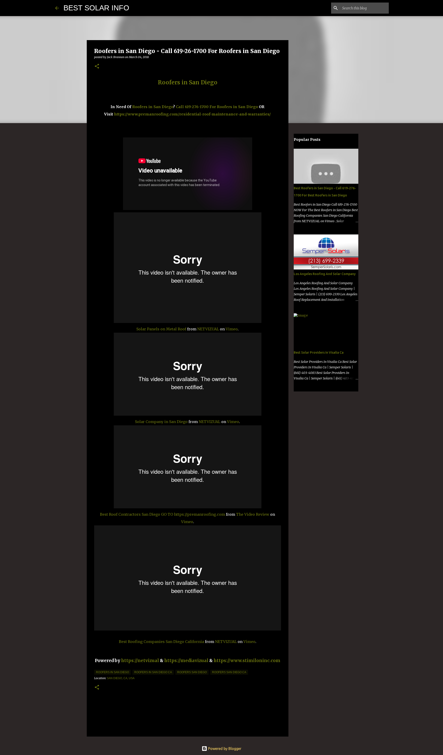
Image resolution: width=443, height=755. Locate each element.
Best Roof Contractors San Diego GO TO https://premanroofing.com (162, 514)
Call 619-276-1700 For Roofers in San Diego (217, 106)
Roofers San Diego (192, 672)
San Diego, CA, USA (121, 678)
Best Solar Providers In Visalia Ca (319, 352)
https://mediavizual (186, 660)
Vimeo (232, 329)
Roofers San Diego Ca (229, 672)
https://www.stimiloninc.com (247, 660)
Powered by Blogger (224, 748)
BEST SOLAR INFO (96, 8)
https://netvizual (140, 660)
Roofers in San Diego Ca (153, 672)
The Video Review (252, 514)
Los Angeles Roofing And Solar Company (325, 274)
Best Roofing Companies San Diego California (161, 641)
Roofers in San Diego (152, 106)
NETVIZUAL (208, 329)
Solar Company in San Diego (161, 421)
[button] (97, 66)
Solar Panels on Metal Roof (161, 329)
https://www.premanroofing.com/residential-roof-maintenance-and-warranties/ (192, 114)
